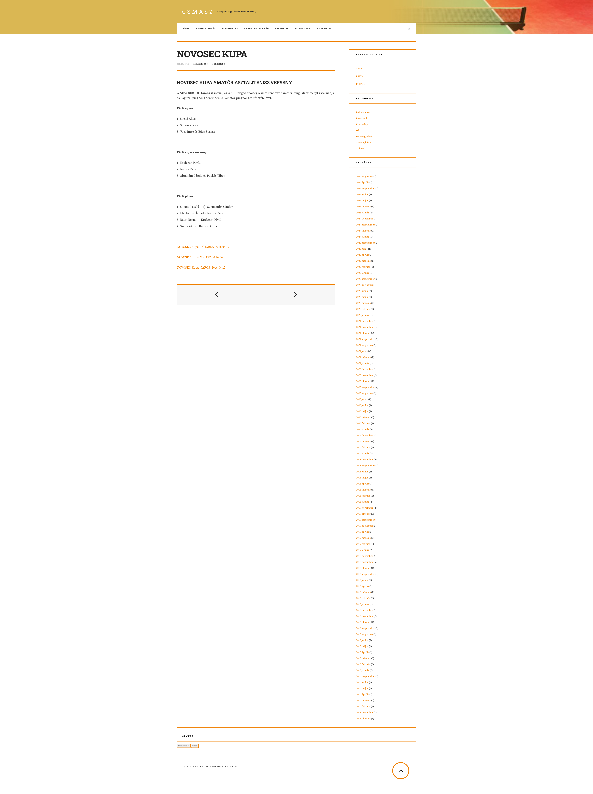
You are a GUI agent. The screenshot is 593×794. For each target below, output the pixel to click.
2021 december (364, 321)
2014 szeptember (365, 676)
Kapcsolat (324, 28)
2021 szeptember (365, 339)
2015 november (364, 616)
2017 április (362, 531)
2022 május (362, 297)
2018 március (363, 489)
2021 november (364, 327)
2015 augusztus (364, 634)
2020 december (364, 369)
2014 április (362, 694)
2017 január (362, 550)
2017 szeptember (365, 519)
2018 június (362, 471)
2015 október (363, 622)
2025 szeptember (365, 188)
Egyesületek (230, 28)
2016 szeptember (365, 574)
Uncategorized (364, 136)
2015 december (364, 610)
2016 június (362, 580)
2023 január (362, 272)
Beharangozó (363, 112)
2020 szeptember (365, 387)
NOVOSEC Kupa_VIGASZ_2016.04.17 (202, 257)
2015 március (363, 658)
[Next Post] (295, 295)
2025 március (363, 206)
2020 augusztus (364, 393)
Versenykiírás (363, 142)
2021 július (362, 351)
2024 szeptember (365, 224)
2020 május (362, 411)
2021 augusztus (364, 345)
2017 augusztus (364, 525)
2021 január (362, 363)
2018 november (364, 459)
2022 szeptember (365, 278)
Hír (358, 130)
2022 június (362, 291)
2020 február (363, 423)
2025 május (362, 200)
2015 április (362, 652)
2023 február (363, 266)
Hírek (186, 28)
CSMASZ (198, 11)
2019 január (362, 453)
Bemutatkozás (206, 28)
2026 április (362, 182)
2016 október (363, 568)
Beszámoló (362, 118)
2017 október (363, 513)
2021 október (363, 333)
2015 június (362, 640)
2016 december (364, 556)
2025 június (362, 194)
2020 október (363, 381)
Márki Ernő (202, 64)
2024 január (362, 236)
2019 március (363, 441)
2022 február (363, 309)
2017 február (363, 543)
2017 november (364, 507)
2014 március (363, 700)
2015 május (362, 646)
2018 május (362, 477)
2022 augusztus (364, 284)
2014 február (363, 706)
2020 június (362, 405)
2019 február (363, 447)
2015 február (363, 664)
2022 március (363, 303)
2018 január (362, 501)
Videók (360, 148)
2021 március (363, 357)
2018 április (362, 483)
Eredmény (219, 64)
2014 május (362, 688)
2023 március (363, 260)
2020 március (363, 417)
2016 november (364, 562)
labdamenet (183, 746)
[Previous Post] (216, 295)
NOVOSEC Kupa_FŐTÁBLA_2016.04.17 (203, 247)
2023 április (362, 254)
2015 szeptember (365, 628)
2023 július (362, 248)
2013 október (363, 718)
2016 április (362, 586)
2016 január (362, 604)
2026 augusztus (364, 176)
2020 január (362, 429)
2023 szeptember (365, 242)
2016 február (363, 598)
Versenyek (282, 28)
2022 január (362, 315)
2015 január (362, 670)
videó (194, 746)
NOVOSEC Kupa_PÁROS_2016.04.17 (201, 268)
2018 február (363, 495)
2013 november (364, 712)
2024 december (364, 218)
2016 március (363, 592)
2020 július (362, 399)
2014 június (362, 682)
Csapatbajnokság (256, 28)
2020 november (364, 375)
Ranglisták (303, 28)
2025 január (362, 212)
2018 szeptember (365, 465)
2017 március (363, 537)
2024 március (363, 230)
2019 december (364, 435)
